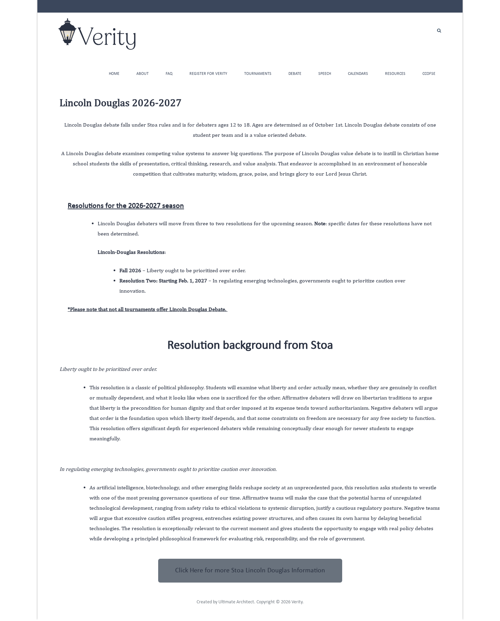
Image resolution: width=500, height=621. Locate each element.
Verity (296, 602)
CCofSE (428, 74)
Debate (294, 74)
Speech (324, 74)
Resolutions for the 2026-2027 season (126, 206)
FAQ (169, 74)
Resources (395, 74)
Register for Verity (208, 74)
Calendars (358, 74)
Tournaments (257, 74)
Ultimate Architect (236, 602)
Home (114, 74)
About (142, 74)
